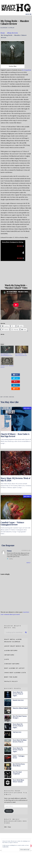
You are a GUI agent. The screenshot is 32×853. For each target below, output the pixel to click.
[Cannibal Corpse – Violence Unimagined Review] (16, 507)
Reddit (16, 388)
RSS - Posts (7, 827)
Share (16, 374)
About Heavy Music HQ (14, 646)
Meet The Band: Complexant (17, 772)
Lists (6, 659)
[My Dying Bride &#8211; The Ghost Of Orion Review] (21, 349)
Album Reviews (11, 650)
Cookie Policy (5, 846)
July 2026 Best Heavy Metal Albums (19, 764)
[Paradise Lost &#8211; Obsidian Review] (7, 361)
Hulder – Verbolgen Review (18, 756)
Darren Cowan (7, 27)
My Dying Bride (26, 70)
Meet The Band (11, 677)
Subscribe (9, 811)
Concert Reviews (11, 663)
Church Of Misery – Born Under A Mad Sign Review (15, 435)
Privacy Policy (11, 681)
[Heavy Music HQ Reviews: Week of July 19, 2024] (16, 463)
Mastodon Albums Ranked (20, 708)
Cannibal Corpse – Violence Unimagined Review (12, 523)
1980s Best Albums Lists (15, 672)
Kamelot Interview (18, 700)
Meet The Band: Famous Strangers (20, 717)
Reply (28, 562)
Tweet (16, 378)
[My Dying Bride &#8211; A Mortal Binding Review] (7, 349)
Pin (16, 381)
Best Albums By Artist (14, 668)
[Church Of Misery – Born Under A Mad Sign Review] (16, 419)
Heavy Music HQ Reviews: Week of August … (18, 693)
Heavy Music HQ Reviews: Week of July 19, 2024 (15, 479)
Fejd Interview (17, 732)
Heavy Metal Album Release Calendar (18, 780)
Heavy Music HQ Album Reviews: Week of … (19, 741)
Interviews (9, 655)
